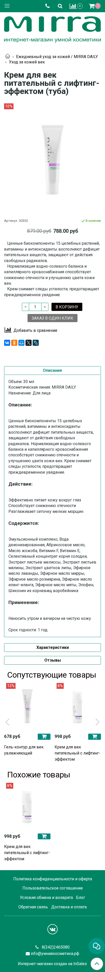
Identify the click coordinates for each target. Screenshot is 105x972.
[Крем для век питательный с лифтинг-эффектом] (78, 706)
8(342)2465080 (55, 947)
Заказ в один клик (52, 318)
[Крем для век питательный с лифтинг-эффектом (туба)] (52, 159)
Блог (80, 897)
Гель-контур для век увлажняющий (24, 750)
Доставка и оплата (69, 907)
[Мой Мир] (21, 343)
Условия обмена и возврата (46, 897)
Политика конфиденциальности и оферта (52, 879)
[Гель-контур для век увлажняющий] (27, 706)
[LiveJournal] (36, 343)
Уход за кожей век (27, 62)
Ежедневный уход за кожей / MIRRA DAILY (57, 56)
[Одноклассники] (14, 343)
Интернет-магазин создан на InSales (52, 964)
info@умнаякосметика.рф (55, 953)
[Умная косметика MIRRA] (52, 28)
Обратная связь (33, 907)
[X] (28, 343)
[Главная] (7, 56)
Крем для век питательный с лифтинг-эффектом (77, 753)
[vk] (52, 929)
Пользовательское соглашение (52, 888)
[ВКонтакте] (7, 343)
